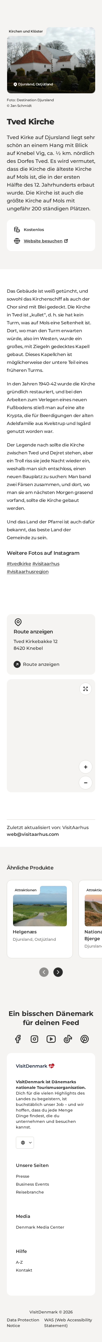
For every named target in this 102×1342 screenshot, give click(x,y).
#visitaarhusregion (27, 571)
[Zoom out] (85, 782)
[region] (51, 735)
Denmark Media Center (40, 1227)
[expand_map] (85, 689)
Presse (22, 1176)
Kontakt (24, 1270)
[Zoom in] (85, 767)
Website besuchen (43, 240)
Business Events (32, 1184)
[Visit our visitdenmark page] (51, 1039)
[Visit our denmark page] (18, 1039)
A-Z (19, 1262)
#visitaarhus (46, 563)
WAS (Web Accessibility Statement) (68, 1322)
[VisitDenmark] (35, 1066)
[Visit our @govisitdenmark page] (68, 1039)
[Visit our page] (34, 1039)
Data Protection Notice (23, 1322)
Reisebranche (30, 1192)
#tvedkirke (19, 563)
